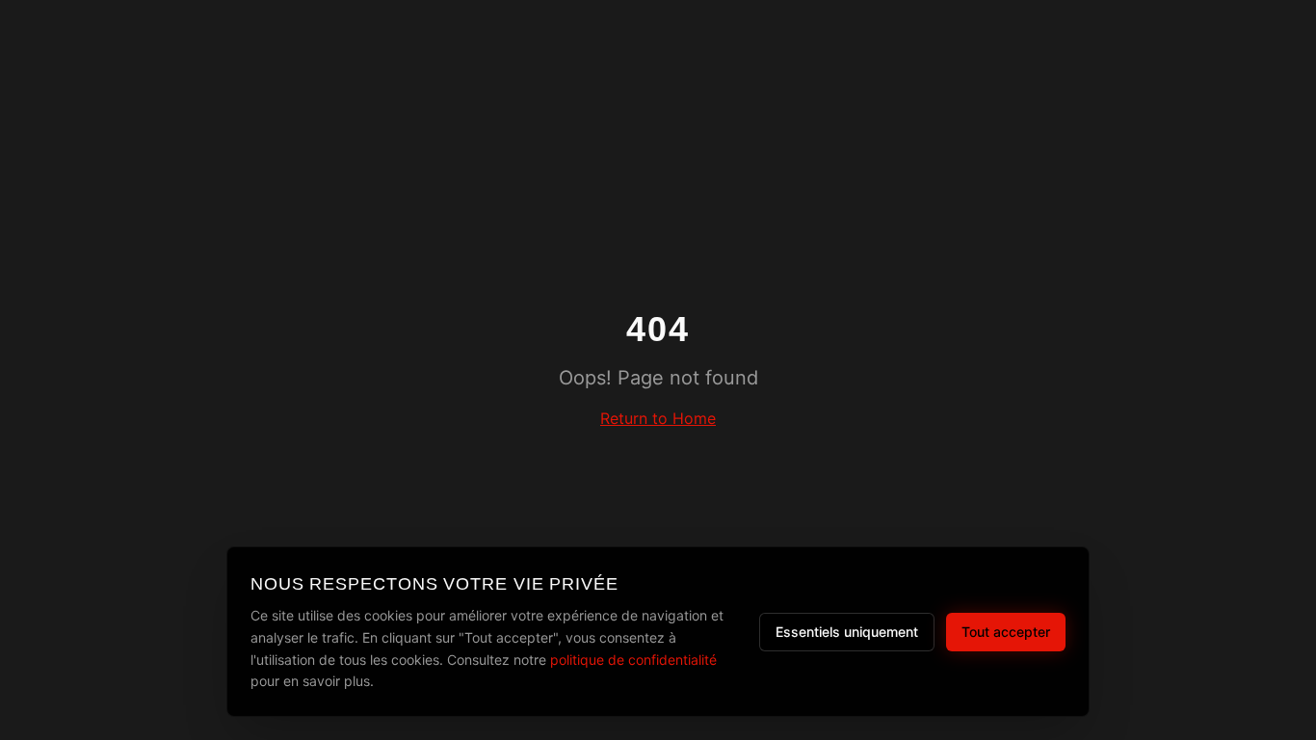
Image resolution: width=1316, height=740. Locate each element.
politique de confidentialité (633, 659)
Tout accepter (1005, 631)
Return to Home (658, 418)
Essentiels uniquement (847, 631)
